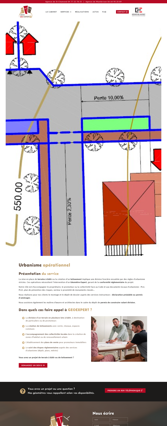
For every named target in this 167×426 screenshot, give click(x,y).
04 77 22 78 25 (75, 2)
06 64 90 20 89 (115, 2)
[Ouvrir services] (71, 12)
